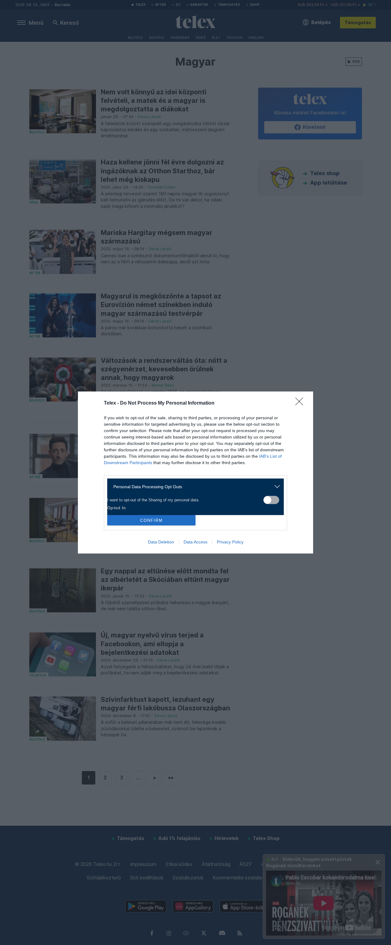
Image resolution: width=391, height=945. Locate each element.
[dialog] (195, 472)
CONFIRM (151, 520)
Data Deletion (161, 541)
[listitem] (193, 486)
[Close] (301, 403)
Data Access (195, 541)
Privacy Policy (230, 541)
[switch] (271, 500)
